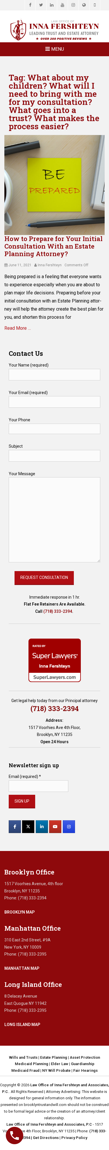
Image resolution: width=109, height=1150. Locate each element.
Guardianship (82, 1064)
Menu (57, 49)
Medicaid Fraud (25, 1070)
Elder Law (59, 1064)
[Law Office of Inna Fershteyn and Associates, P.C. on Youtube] (55, 826)
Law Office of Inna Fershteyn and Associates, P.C (49, 1124)
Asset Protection (85, 1057)
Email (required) (25, 776)
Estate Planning (53, 1057)
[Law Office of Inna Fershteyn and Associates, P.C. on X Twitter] (28, 826)
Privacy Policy (74, 1138)
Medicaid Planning (31, 1064)
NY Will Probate (56, 1070)
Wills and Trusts (23, 1057)
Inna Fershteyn (50, 265)
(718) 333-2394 (57, 611)
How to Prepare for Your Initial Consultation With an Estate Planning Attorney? (53, 246)
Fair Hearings (85, 1070)
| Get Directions (44, 1138)
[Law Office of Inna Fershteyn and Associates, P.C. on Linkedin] (42, 826)
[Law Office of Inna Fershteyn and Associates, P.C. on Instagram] (69, 826)
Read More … (17, 328)
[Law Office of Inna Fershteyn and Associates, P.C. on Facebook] (15, 826)
